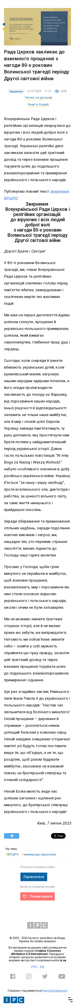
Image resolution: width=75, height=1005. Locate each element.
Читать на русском (38, 97)
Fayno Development (54, 990)
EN (42, 967)
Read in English (38, 104)
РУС (34, 967)
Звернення (16, 91)
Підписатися (34, 877)
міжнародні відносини (39, 854)
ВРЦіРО (12, 854)
